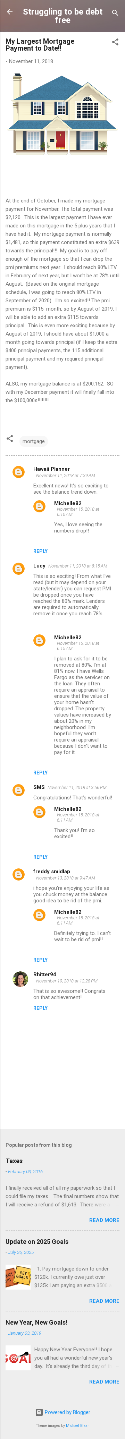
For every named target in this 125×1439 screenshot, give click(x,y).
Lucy (39, 566)
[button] (115, 43)
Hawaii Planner (51, 469)
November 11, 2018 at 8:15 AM (77, 566)
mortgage (34, 441)
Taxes (14, 1160)
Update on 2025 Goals (37, 1241)
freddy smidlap (51, 871)
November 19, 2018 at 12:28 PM (67, 980)
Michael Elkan (78, 1425)
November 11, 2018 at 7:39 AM (65, 475)
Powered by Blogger (66, 1412)
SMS (39, 787)
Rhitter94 (44, 974)
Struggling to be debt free (62, 16)
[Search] (115, 14)
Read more (104, 1220)
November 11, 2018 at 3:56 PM (77, 787)
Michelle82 (68, 503)
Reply (40, 551)
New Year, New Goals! (36, 1322)
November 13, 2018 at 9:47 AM (65, 878)
